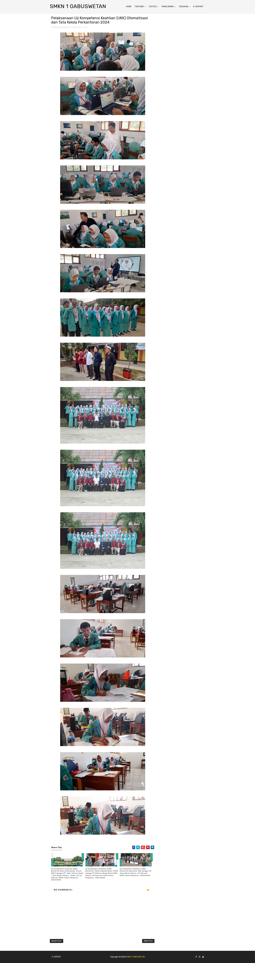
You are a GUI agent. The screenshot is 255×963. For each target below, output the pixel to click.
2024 (74, 27)
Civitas (153, 6)
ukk (85, 27)
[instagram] (199, 957)
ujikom (80, 27)
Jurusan (183, 6)
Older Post (148, 941)
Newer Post (56, 941)
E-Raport (198, 6)
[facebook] (196, 957)
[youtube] (203, 957)
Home (128, 6)
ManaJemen (168, 6)
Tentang (139, 6)
